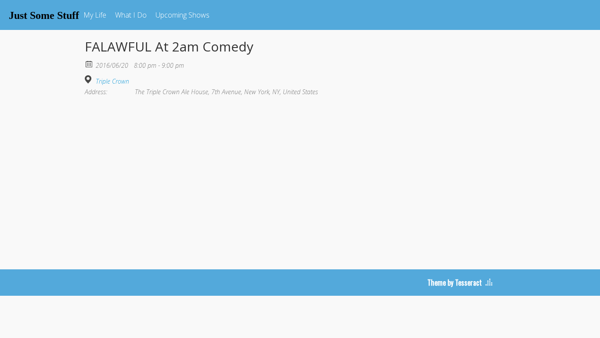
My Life (94, 15)
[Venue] (89, 79)
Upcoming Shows (182, 15)
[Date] (89, 63)
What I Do (131, 15)
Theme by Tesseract (454, 282)
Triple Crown (112, 81)
